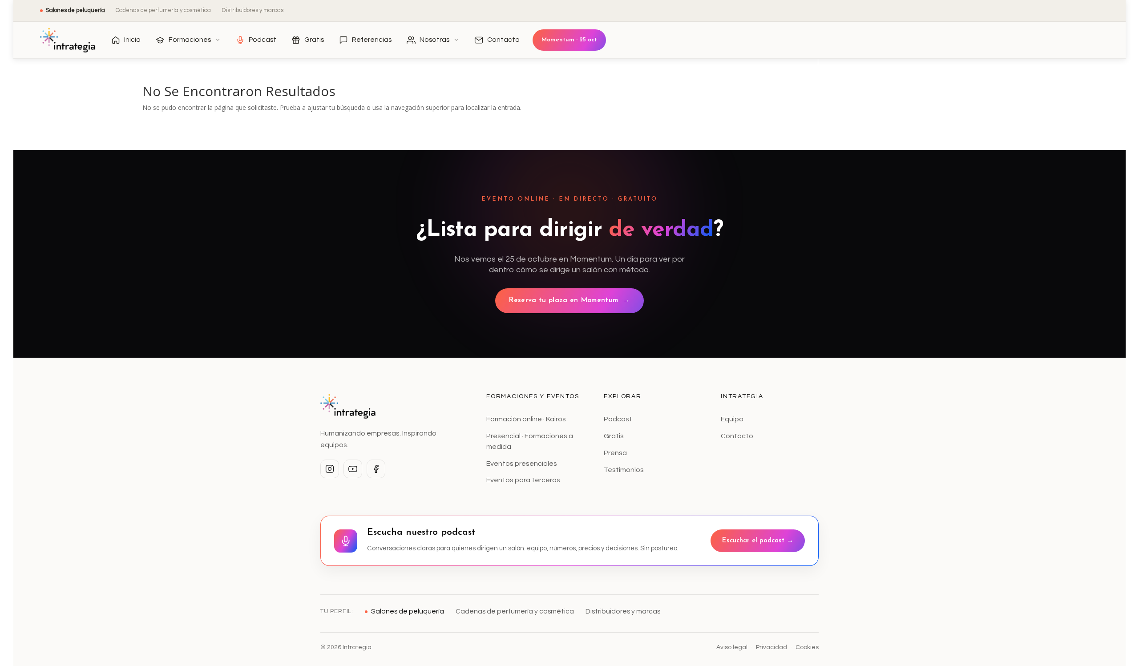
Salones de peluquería (75, 10)
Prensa (615, 452)
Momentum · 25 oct (569, 40)
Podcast (262, 39)
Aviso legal (731, 647)
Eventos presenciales (521, 463)
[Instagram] (329, 469)
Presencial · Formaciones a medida (529, 441)
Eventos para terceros (523, 480)
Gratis (314, 39)
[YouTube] (352, 469)
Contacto (503, 39)
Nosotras (434, 39)
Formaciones (190, 39)
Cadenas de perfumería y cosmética (163, 10)
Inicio (132, 39)
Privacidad (771, 647)
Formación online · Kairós (526, 419)
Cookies (807, 647)
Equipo (732, 419)
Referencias (372, 39)
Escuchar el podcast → (757, 540)
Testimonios (624, 469)
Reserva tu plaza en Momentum (569, 300)
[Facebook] (376, 469)
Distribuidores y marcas (252, 10)
